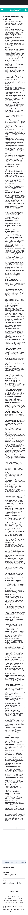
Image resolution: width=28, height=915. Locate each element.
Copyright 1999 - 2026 (18, 906)
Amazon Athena (9, 612)
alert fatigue (9, 542)
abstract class (9, 79)
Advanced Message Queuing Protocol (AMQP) (13, 389)
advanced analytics (10, 367)
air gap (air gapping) (11, 515)
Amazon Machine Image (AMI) (14, 758)
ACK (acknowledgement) (12, 203)
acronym (7, 212)
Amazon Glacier (9, 719)
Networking (6, 862)
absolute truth (9, 75)
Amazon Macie (9, 777)
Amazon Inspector (10, 737)
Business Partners (14, 900)
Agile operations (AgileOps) (13, 440)
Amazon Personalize (11, 785)
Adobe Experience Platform (13, 322)
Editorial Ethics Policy (10, 898)
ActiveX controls (10, 270)
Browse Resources (14, 893)
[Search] (26, 10)
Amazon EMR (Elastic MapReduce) (11, 711)
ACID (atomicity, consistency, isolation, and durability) (13, 191)
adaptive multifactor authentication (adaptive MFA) (14, 279)
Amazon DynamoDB (11, 652)
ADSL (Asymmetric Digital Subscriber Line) (13, 348)
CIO (16, 862)
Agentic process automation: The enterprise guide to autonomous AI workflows (15, 421)
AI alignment (9, 473)
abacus (7, 40)
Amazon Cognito (10, 631)
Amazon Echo (9, 659)
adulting (7, 358)
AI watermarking (10, 495)
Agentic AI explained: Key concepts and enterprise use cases (13, 412)
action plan (8, 220)
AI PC (6, 479)
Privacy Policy (6, 909)
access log (8, 120)
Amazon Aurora (9, 619)
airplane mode (9, 523)
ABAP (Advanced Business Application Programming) (13, 48)
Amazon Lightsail (10, 750)
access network (9, 129)
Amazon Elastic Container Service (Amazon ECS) (12, 684)
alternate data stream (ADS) (13, 580)
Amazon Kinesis (9, 744)
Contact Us (19, 898)
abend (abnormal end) (11, 67)
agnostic (7, 461)
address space (9, 298)
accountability (9, 166)
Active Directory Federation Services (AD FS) (13, 238)
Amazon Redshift (10, 808)
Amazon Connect (10, 646)
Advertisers (6, 900)
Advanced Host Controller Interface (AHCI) (12, 381)
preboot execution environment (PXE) (13, 880)
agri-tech (7, 467)
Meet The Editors (16, 896)
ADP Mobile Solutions (11, 339)
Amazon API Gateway (11, 596)
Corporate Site (14, 902)
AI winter (7, 503)
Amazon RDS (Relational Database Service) (12, 801)
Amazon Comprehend (11, 638)
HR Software (21, 862)
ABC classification (10, 60)
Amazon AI (8, 589)
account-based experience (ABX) (14, 155)
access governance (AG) (12, 110)
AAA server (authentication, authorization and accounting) (14, 30)
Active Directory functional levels (15, 248)
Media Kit (7, 902)
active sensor (9, 262)
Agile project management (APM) (15, 449)
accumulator (9, 183)
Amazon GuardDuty (11, 727)
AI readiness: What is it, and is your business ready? (14, 485)
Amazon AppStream (11, 605)
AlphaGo (7, 567)
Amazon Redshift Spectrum (13, 813)
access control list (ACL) (12, 103)
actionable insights (10, 225)
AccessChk (8, 138)
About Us (9, 896)
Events (21, 900)
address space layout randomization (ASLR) (11, 306)
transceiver (6, 872)
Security (12, 862)
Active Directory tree (11, 256)
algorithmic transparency (12, 550)
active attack (9, 231)
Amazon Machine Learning (13, 766)
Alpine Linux (8, 573)
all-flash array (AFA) (11, 558)
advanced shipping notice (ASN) (14, 396)
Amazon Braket (9, 624)
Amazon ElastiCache (11, 705)
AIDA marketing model (12, 508)
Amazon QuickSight (11, 793)
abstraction (8, 86)
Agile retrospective (10, 455)
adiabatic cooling (10, 316)
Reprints (21, 902)
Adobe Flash (8, 328)
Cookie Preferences (15, 909)
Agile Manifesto (9, 433)
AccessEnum (9, 145)
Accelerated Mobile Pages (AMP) (15, 95)
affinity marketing (10, 402)
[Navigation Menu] (2, 10)
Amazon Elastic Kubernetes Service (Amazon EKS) (13, 697)
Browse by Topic (14, 891)
